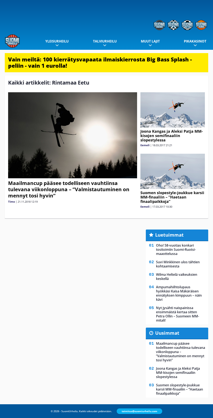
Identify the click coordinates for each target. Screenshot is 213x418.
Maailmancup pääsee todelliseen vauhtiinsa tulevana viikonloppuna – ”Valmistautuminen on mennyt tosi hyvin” (68, 189)
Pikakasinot (195, 41)
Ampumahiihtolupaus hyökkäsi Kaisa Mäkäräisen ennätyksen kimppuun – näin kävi (179, 293)
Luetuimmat (169, 235)
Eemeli (145, 145)
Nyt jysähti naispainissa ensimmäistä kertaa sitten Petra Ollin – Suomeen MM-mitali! (177, 314)
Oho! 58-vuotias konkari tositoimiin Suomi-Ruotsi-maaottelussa (176, 249)
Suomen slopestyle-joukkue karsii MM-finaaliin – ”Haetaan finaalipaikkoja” (172, 197)
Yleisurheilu (57, 41)
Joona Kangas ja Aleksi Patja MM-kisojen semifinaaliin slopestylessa (171, 135)
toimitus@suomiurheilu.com (139, 411)
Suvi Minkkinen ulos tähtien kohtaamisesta (178, 264)
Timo (11, 201)
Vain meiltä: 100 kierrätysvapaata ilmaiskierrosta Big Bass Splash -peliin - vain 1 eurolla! (100, 62)
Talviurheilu (105, 41)
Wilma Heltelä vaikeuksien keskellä (176, 276)
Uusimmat (167, 333)
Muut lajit (150, 41)
